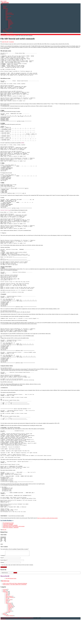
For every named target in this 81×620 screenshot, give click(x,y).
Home (2, 35)
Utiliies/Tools (8, 19)
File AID (10, 20)
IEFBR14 (10, 24)
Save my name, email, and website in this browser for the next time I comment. (17, 564)
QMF (9, 25)
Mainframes (5, 8)
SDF (9, 26)
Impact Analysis (9, 12)
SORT (7, 17)
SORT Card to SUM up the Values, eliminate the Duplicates (15, 583)
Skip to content (4, 1)
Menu (2, 3)
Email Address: (4, 560)
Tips (6, 18)
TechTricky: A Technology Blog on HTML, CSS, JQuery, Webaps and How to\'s (17, 617)
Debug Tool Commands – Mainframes (10, 527)
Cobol (7, 10)
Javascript (5, 6)
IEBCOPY (10, 22)
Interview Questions (10, 14)
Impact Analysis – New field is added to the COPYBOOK (14, 584)
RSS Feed (6, 581)
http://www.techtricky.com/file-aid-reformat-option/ (47, 518)
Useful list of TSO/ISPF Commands (10, 525)
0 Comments (11, 41)
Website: (2, 562)
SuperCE (10, 27)
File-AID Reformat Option (8, 522)
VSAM (7, 28)
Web (4, 30)
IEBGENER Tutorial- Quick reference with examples (13, 526)
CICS (7, 9)
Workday (5, 31)
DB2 (7, 11)
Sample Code (8, 16)
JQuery (4, 7)
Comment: (3, 555)
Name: (2, 557)
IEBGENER (10, 23)
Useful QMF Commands (8, 524)
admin (3, 41)
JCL (6, 15)
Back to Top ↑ (3, 618)
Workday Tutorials (9, 32)
